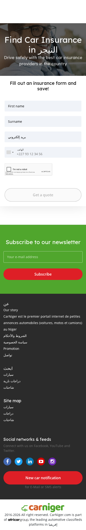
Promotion (11, 348)
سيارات (8, 374)
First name (16, 106)
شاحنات (8, 387)
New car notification (43, 477)
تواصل (7, 355)
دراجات (8, 413)
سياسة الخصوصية (15, 342)
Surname (15, 121)
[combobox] (10, 152)
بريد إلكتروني (17, 137)
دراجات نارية (11, 381)
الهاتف (20, 149)
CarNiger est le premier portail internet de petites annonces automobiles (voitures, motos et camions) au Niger (42, 322)
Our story (10, 310)
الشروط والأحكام (15, 335)
